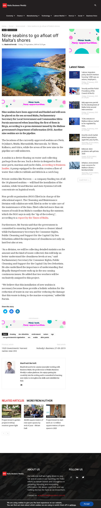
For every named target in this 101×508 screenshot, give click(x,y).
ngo (52, 334)
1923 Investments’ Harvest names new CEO (14, 349)
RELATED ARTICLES (13, 400)
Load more (83, 180)
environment (36, 334)
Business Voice (91, 16)
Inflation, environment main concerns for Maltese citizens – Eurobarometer (90, 166)
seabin (35, 337)
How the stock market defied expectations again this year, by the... (90, 137)
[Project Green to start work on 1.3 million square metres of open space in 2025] (55, 411)
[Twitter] (83, 477)
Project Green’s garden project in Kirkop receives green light (11, 423)
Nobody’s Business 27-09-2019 (50, 348)
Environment (20, 26)
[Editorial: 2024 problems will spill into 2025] (74, 151)
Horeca (71, 16)
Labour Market (59, 16)
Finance (20, 16)
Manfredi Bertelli (10, 44)
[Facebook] (71, 477)
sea (29, 337)
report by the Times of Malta (33, 217)
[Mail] (22, 385)
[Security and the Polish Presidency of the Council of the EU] (74, 91)
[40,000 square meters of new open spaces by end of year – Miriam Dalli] (33, 411)
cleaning (13, 334)
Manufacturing (32, 16)
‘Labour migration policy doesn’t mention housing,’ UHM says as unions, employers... (90, 75)
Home (4, 26)
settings (72, 505)
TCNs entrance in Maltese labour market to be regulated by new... (90, 122)
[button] (95, 5)
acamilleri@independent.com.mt (51, 495)
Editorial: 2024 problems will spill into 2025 (90, 151)
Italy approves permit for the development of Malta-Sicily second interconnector (90, 106)
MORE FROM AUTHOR (39, 400)
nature (46, 334)
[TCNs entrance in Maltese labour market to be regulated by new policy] (74, 121)
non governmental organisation (14, 337)
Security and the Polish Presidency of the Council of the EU (90, 90)
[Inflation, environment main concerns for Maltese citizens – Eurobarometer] (74, 165)
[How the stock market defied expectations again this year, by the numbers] (74, 137)
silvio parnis (45, 337)
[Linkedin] (77, 477)
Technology (46, 16)
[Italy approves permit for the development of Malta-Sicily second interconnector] (74, 105)
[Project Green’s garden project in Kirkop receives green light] (11, 411)
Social (80, 16)
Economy (9, 16)
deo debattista (24, 334)
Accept (87, 504)
